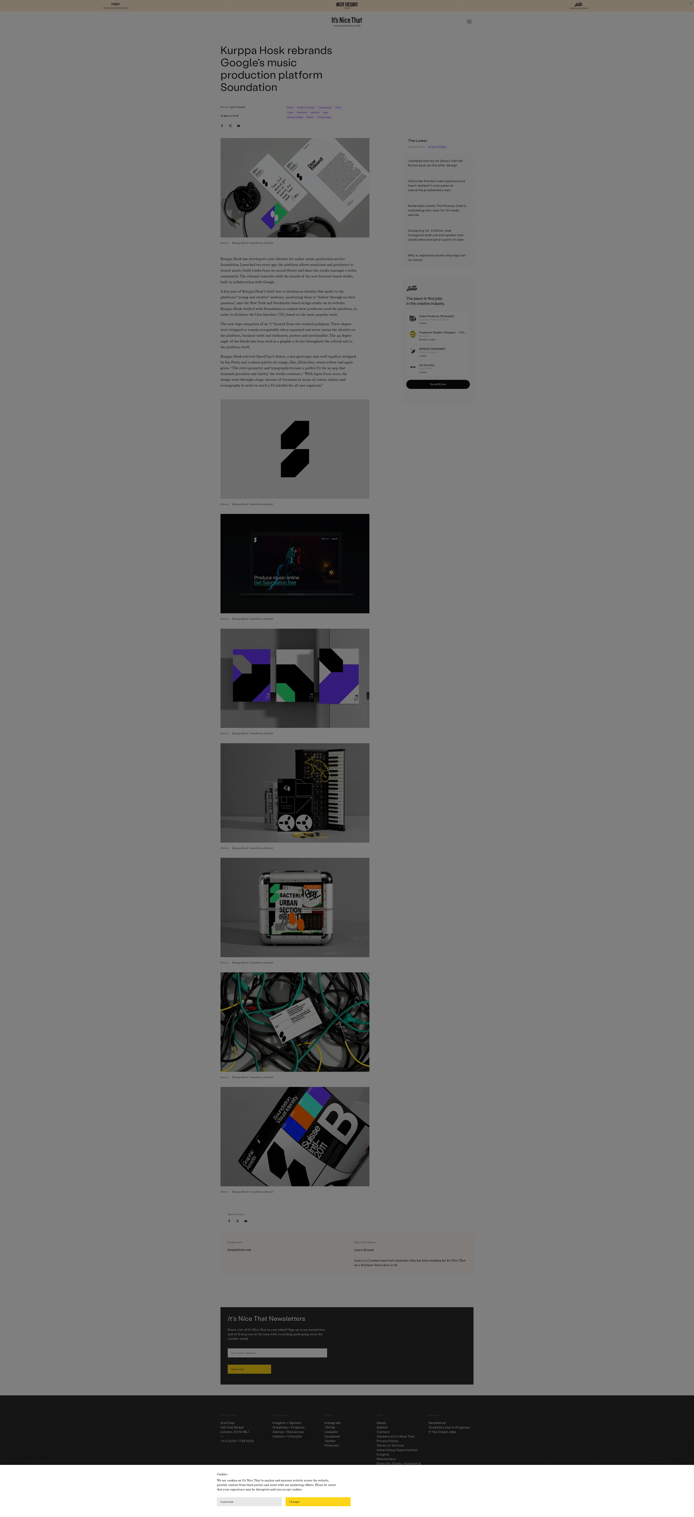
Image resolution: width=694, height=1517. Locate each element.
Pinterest (332, 1445)
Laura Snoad (237, 107)
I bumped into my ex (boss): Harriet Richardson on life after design (435, 163)
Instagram (333, 1422)
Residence (437, 1422)
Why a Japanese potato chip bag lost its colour (437, 257)
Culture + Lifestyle (287, 1436)
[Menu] (469, 21)
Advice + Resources (288, 1432)
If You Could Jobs (442, 1432)
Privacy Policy (388, 1441)
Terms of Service (390, 1445)
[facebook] (221, 125)
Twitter (330, 1441)
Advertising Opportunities (397, 1450)
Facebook (332, 1436)
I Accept (294, 1501)
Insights (383, 1454)
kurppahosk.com (239, 1249)
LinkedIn (331, 1432)
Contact (383, 1432)
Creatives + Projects (289, 1427)
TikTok (330, 1427)
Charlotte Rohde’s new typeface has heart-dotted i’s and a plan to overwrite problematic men (436, 185)
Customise (227, 1501)
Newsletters (386, 1459)
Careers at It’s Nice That (396, 1436)
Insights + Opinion (287, 1422)
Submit (382, 1427)
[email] (238, 125)
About (381, 1422)
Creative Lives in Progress (449, 1427)
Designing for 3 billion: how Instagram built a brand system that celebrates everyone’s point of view (436, 235)
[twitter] (230, 125)
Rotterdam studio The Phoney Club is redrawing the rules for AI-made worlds (437, 210)
